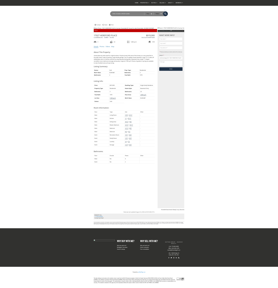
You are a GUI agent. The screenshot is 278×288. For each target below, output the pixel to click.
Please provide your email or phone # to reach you (171, 52)
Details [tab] (96, 46)
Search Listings (121, 249)
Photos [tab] (102, 46)
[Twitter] (171, 258)
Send (170, 69)
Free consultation (144, 249)
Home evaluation (144, 247)
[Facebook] (169, 258)
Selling (161, 2)
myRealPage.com (141, 272)
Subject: (161, 55)
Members (179, 2)
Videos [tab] (108, 46)
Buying (153, 2)
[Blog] (179, 258)
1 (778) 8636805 (98, 216)
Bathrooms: (98, 151)
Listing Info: (98, 81)
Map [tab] (112, 46)
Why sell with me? (144, 245)
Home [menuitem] (136, 2)
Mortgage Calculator (122, 247)
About (170, 2)
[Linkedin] (176, 258)
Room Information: (101, 108)
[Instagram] (174, 258)
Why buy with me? (121, 245)
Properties (144, 2)
